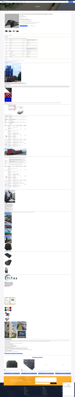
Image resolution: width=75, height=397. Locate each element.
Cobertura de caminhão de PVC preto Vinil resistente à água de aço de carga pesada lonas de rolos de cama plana (11, 371)
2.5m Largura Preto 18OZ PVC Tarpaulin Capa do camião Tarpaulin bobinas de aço (28, 371)
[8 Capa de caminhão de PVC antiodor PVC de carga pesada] (46, 364)
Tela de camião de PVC (13, 353)
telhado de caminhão (57, 370)
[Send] (73, 396)
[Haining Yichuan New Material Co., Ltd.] (4, 2)
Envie (53, 383)
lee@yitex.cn (67, 0)
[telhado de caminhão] (63, 364)
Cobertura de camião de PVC (7, 353)
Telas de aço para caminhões (19, 353)
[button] (5, 366)
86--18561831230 (71, 0)
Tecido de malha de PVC (44, 394)
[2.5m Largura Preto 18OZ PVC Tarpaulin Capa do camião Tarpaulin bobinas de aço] (29, 364)
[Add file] (63, 396)
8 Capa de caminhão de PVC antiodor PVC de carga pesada (44, 370)
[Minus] (73, 383)
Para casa (5, 11)
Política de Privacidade (26, 394)
